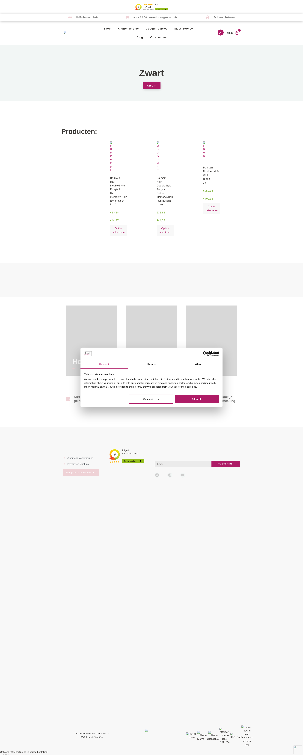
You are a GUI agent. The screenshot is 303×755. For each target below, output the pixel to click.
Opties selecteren (119, 230)
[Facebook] (157, 475)
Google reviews (156, 28)
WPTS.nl (105, 733)
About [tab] (198, 364)
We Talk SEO (97, 737)
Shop (107, 28)
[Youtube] (182, 475)
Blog (140, 37)
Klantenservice (128, 28)
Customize (149, 399)
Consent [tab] (104, 364)
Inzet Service (183, 28)
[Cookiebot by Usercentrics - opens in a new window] (205, 353)
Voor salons (158, 37)
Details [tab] (151, 364)
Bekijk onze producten (78, 472)
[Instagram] (169, 475)
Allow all (196, 399)
